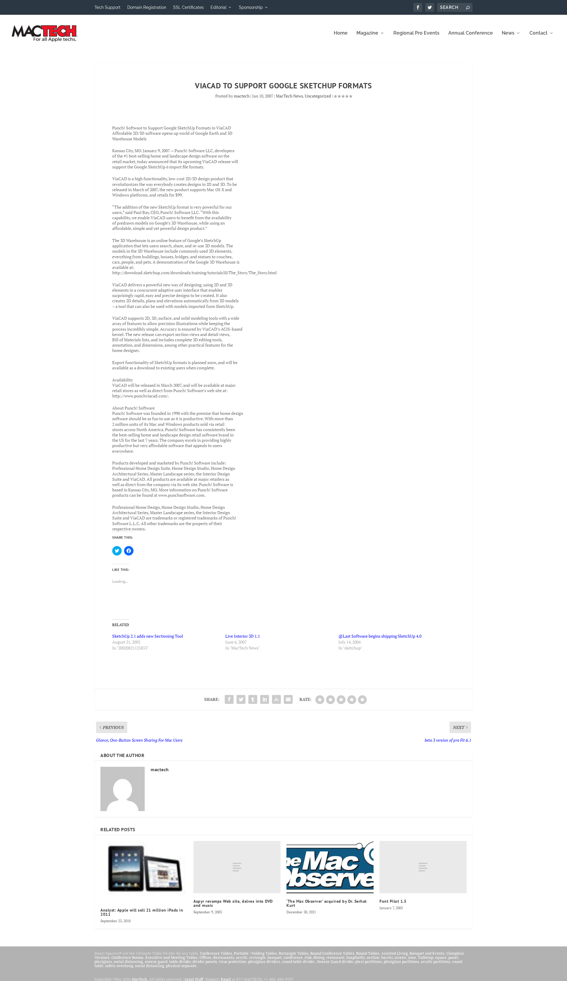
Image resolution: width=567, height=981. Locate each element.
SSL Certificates (188, 7)
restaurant (335, 957)
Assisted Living (394, 953)
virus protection (232, 961)
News (508, 33)
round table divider (298, 961)
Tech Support (107, 7)
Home (341, 33)
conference (293, 957)
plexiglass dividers (264, 961)
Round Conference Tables (332, 953)
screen (400, 957)
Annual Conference (470, 33)
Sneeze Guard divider (335, 961)
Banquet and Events (427, 953)
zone (412, 957)
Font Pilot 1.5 (392, 901)
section (373, 957)
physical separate (181, 965)
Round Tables (367, 953)
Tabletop (425, 957)
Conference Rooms (127, 957)
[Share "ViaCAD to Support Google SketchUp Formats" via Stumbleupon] (276, 699)
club (308, 957)
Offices (205, 957)
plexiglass (103, 961)
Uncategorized (318, 96)
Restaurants (223, 957)
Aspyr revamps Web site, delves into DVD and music (233, 903)
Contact (538, 33)
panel (453, 957)
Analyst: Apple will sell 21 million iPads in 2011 (141, 912)
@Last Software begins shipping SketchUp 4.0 (379, 636)
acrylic (241, 957)
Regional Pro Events (416, 33)
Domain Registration (146, 7)
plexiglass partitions (401, 961)
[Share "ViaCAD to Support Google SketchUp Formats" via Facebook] (229, 699)
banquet (275, 957)
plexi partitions (368, 961)
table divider (180, 961)
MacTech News (289, 96)
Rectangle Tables (294, 953)
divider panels (205, 961)
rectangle (257, 957)
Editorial (219, 7)
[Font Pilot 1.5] (423, 867)
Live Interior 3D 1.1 (242, 636)
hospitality (355, 957)
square (441, 957)
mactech (242, 96)
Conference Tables (216, 953)
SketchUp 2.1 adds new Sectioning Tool (147, 636)
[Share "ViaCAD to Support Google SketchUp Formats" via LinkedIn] (265, 699)
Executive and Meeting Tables (171, 957)
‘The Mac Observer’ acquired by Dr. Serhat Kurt (326, 903)
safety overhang (119, 965)
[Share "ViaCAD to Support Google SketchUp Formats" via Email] (288, 699)
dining (319, 957)
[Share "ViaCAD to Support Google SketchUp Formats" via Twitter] (241, 699)
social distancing (128, 961)
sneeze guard (156, 961)
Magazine (367, 33)
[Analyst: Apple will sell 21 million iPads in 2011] (144, 871)
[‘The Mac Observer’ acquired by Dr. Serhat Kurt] (330, 867)
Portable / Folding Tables (255, 953)
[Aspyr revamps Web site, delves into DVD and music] (237, 867)
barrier (387, 957)
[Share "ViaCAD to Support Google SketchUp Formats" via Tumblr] (253, 699)
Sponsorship (251, 7)
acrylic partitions (435, 961)
